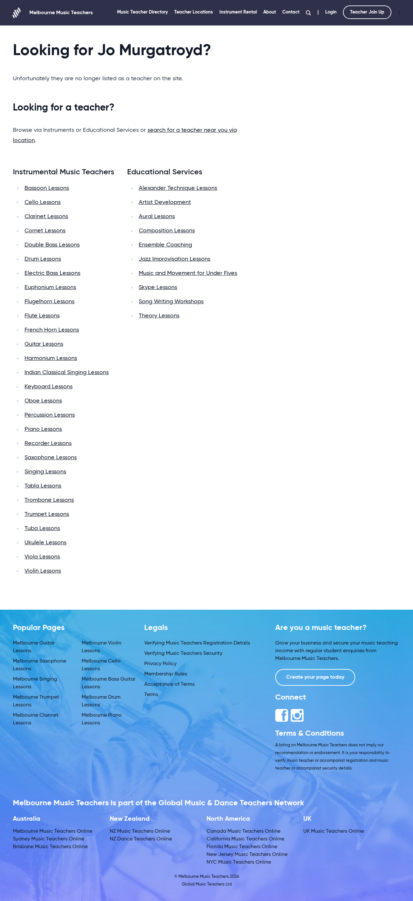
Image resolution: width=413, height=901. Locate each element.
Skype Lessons (158, 287)
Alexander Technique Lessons (178, 188)
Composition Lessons (167, 231)
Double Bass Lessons (52, 245)
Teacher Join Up (367, 12)
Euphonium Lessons (50, 287)
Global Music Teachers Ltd (207, 884)
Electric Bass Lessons (52, 273)
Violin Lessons (43, 571)
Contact (290, 12)
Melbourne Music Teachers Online (52, 831)
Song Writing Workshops (171, 302)
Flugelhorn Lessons (50, 302)
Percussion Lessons (50, 415)
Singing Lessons (45, 472)
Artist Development (165, 202)
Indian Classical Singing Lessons (67, 372)
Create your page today (315, 677)
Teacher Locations (193, 12)
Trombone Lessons (49, 500)
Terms (151, 694)
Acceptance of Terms (169, 684)
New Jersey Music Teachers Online (246, 854)
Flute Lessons (42, 316)
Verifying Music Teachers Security (183, 653)
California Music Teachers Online (245, 839)
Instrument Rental (238, 12)
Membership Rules (165, 674)
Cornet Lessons (45, 231)
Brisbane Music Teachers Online (50, 846)
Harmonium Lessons (51, 358)
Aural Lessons (157, 216)
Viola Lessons (42, 557)
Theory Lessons (159, 316)
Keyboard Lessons (49, 387)
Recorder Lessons (48, 443)
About (269, 12)
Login (331, 12)
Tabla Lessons (43, 486)
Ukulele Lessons (45, 543)
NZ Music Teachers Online (140, 831)
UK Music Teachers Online (333, 831)
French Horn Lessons (52, 330)
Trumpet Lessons (47, 514)
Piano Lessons (43, 429)
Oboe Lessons (43, 401)
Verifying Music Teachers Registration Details (197, 643)
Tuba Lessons (42, 528)
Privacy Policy (160, 663)
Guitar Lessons (44, 344)
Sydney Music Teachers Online (48, 839)
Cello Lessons (43, 202)
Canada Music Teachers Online (243, 831)
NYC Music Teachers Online (238, 862)
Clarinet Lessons (46, 216)
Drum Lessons (43, 259)
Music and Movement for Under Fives (188, 273)
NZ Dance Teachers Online (141, 839)
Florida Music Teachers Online (241, 846)
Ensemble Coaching (165, 245)
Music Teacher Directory (142, 12)
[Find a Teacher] (308, 12)
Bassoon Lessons (47, 188)
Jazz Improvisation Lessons (174, 259)
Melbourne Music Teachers (61, 12)
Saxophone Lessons (51, 457)
